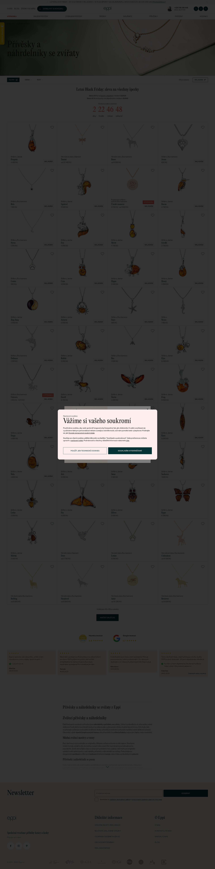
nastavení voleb (77, 441)
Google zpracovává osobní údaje (81, 433)
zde (127, 441)
